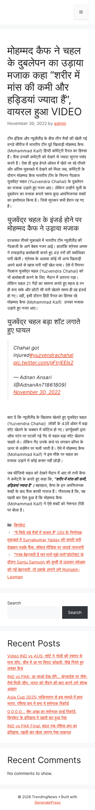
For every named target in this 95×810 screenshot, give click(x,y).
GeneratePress (48, 802)
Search (14, 603)
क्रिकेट (19, 525)
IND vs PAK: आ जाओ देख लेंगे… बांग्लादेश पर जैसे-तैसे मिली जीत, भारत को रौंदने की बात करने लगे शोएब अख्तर (47, 682)
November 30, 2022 (36, 392)
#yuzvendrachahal (51, 355)
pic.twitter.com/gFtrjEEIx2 (43, 362)
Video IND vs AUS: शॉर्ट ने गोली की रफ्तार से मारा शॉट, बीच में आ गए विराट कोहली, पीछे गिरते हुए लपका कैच (45, 662)
